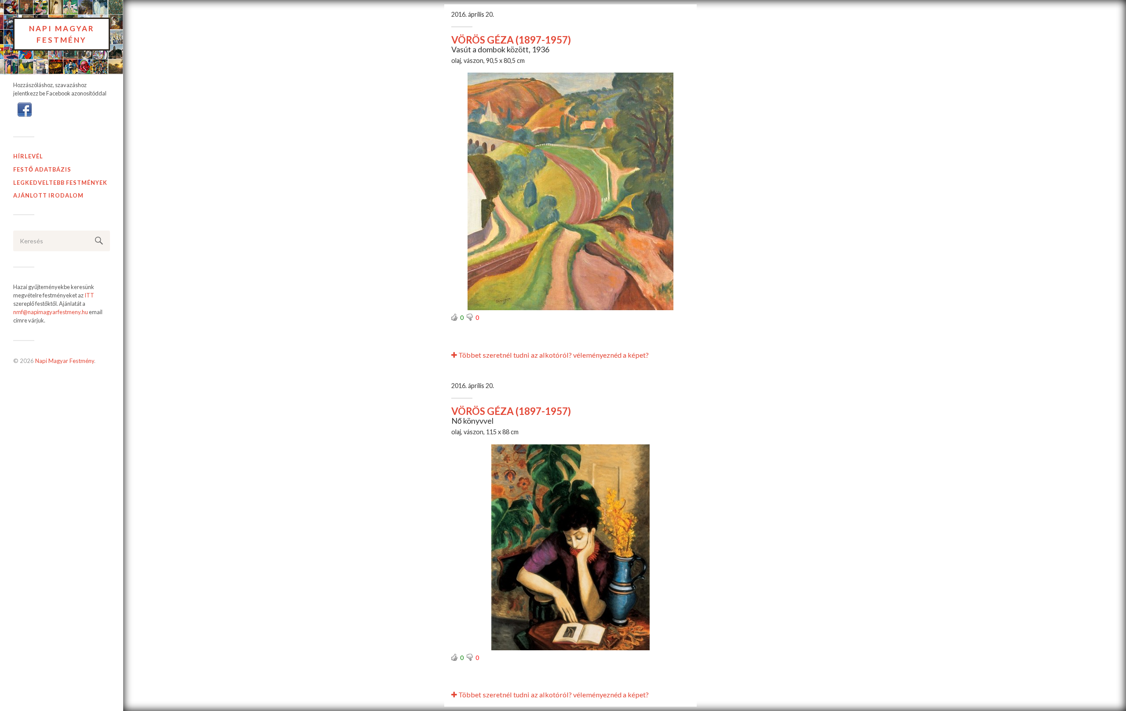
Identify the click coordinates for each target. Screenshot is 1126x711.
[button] (25, 108)
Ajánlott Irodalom (48, 195)
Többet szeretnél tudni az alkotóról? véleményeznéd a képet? (553, 355)
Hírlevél (28, 156)
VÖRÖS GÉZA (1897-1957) (511, 40)
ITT (89, 295)
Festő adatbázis (42, 169)
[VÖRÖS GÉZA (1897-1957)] (570, 191)
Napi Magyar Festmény (62, 34)
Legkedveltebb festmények (60, 182)
